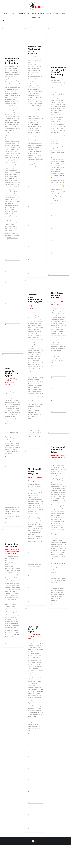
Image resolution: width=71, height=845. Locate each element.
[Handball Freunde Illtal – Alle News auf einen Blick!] (35, 6)
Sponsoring (56, 13)
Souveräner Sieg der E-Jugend (33, 629)
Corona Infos (36, 17)
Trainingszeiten (31, 13)
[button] (4, 21)
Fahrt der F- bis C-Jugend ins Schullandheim (12, 60)
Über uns (48, 13)
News (5, 13)
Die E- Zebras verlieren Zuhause (57, 295)
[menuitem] (5, 13)
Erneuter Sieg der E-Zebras (11, 545)
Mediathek (41, 13)
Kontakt (64, 13)
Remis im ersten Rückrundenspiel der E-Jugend (35, 298)
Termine (12, 13)
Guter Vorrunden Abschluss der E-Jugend (11, 372)
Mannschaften (21, 13)
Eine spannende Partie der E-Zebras (58, 449)
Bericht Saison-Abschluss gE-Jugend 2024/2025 (35, 50)
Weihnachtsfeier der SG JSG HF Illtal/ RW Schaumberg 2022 (58, 72)
